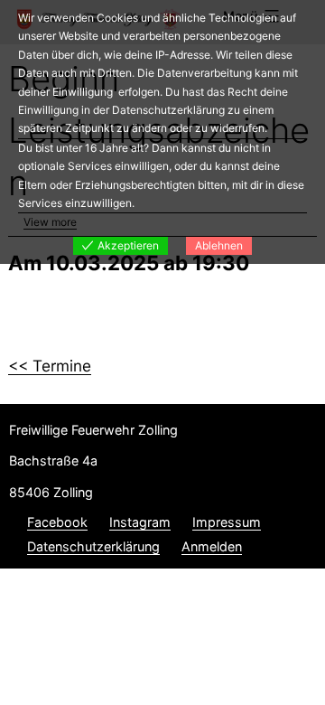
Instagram (140, 522)
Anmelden (211, 546)
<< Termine (49, 365)
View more (50, 222)
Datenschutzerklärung (93, 546)
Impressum (226, 522)
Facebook (57, 522)
